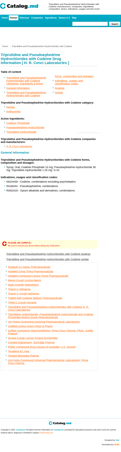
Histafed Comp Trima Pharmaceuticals (30, 271)
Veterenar (24, 17)
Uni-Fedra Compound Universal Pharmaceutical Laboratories (44, 321)
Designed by (112, 440)
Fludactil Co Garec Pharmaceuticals (29, 267)
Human (13, 17)
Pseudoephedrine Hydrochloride (25, 127)
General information (18, 88)
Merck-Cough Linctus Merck (24, 280)
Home (5, 17)
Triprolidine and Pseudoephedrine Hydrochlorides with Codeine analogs (48, 254)
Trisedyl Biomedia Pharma (23, 355)
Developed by (110, 445)
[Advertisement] (60, 34)
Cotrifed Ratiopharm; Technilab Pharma (31, 342)
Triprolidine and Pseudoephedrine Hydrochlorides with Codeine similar (47, 259)
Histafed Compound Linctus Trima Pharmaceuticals (38, 275)
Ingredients (51, 17)
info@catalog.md (46, 433)
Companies (37, 17)
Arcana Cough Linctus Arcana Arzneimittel (33, 338)
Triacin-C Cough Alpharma (23, 293)
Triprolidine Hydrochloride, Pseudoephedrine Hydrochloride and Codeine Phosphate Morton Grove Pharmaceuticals (50, 316)
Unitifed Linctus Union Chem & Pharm (30, 326)
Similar (59, 92)
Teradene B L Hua (18, 351)
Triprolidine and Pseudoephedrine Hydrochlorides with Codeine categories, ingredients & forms (26, 80)
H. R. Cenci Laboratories (19, 146)
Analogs (59, 88)
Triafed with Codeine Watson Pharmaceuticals (35, 298)
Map (74, 17)
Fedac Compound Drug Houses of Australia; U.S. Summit (42, 346)
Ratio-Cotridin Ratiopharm (23, 284)
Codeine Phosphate (18, 123)
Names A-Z (64, 17)
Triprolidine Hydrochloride (21, 131)
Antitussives (13, 111)
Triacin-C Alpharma (19, 289)
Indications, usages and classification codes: (69, 82)
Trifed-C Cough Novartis (22, 302)
